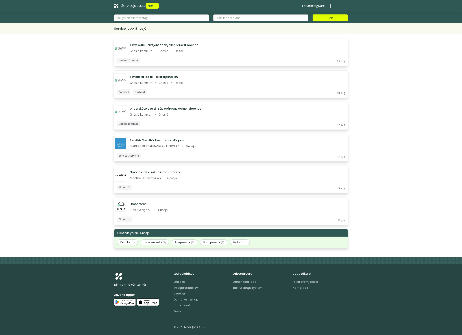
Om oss (179, 282)
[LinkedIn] (124, 328)
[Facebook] (131, 328)
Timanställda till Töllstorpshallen (154, 77)
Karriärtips (300, 288)
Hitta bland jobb (185, 305)
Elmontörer (138, 204)
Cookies (180, 293)
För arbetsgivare (313, 6)
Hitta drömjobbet (305, 282)
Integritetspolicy (186, 288)
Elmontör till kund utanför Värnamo (155, 172)
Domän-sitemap (186, 299)
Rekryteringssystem (247, 288)
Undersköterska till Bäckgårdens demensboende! (166, 109)
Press (177, 311)
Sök (330, 18)
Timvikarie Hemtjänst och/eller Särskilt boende (164, 45)
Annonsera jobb (244, 282)
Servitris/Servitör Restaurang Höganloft (159, 140)
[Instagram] (117, 328)
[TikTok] (138, 328)
